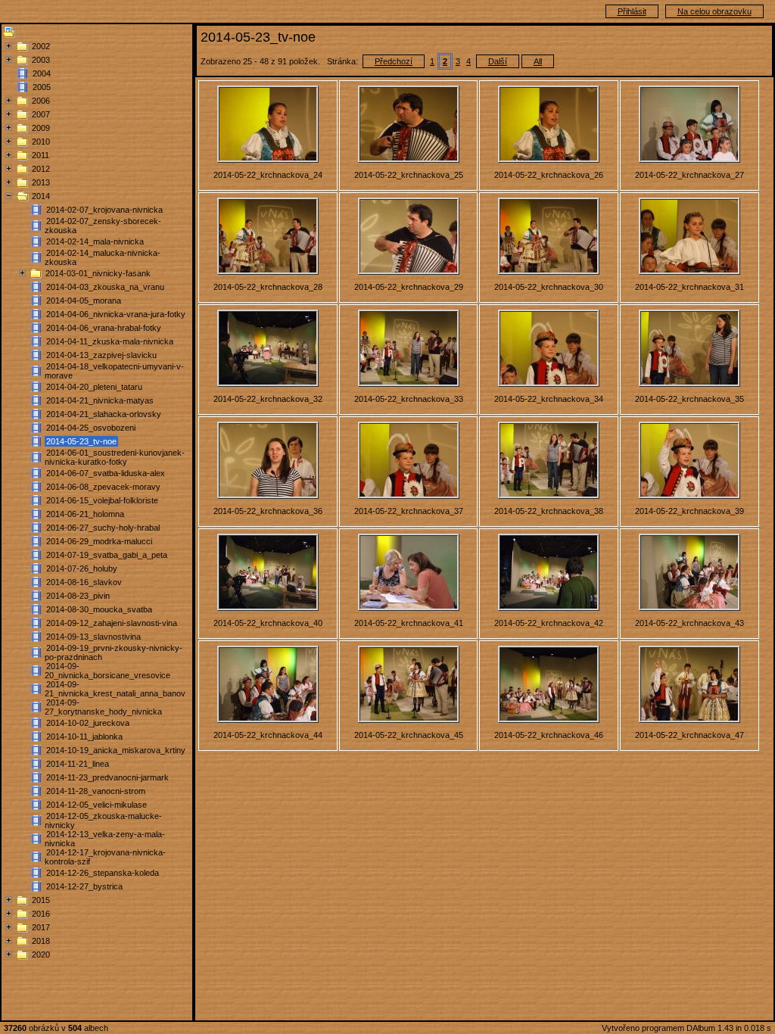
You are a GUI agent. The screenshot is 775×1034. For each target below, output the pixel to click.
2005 (42, 87)
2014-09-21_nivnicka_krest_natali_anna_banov (115, 689)
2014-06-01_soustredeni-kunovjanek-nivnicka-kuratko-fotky (115, 457)
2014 (41, 196)
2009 (41, 127)
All (538, 61)
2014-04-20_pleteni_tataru (94, 386)
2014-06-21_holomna (85, 514)
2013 (41, 182)
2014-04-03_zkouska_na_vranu (105, 286)
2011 (40, 155)
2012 (41, 168)
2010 (41, 141)
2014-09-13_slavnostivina (93, 636)
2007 (41, 114)
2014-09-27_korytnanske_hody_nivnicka (103, 707)
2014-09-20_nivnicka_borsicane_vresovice (107, 671)
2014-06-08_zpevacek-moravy (103, 486)
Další (497, 61)
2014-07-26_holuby (81, 568)
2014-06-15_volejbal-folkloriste (102, 500)
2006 (41, 100)
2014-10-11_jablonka (84, 736)
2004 (42, 73)
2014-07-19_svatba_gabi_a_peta (106, 554)
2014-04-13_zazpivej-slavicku (101, 355)
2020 (41, 954)
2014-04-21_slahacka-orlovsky (103, 414)
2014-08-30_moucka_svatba (99, 609)
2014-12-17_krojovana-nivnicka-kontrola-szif (105, 857)
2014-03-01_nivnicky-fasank (98, 273)
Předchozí (393, 61)
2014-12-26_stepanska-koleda (102, 872)
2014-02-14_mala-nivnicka (95, 241)
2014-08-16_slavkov (84, 582)
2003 (41, 59)
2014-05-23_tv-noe (81, 441)
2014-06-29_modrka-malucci (99, 541)
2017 (41, 927)
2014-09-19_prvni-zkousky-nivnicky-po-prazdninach (113, 652)
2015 (41, 900)
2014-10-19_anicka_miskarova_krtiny (115, 750)
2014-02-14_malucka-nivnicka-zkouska (102, 257)
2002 (41, 46)
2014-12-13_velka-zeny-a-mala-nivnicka (105, 839)
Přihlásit (632, 11)
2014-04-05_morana (83, 300)
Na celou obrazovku (714, 11)
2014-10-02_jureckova (87, 722)
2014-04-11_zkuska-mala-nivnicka (109, 341)
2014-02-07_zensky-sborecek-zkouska (103, 225)
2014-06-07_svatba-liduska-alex (105, 473)
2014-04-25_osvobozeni (90, 427)
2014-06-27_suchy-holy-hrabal (103, 527)
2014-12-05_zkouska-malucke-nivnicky (103, 820)
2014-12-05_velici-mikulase (96, 804)
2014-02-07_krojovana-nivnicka (104, 209)
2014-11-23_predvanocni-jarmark (107, 777)
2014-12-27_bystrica (84, 886)
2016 (41, 913)
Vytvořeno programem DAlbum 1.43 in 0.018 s (686, 1027)
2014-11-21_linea (77, 763)
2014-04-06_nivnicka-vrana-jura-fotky (115, 314)
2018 (41, 940)
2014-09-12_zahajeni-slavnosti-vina (111, 623)
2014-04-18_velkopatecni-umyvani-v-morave (114, 371)
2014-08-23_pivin (78, 595)
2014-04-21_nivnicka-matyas (100, 400)
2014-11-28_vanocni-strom (95, 791)
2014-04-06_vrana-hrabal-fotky (103, 327)
